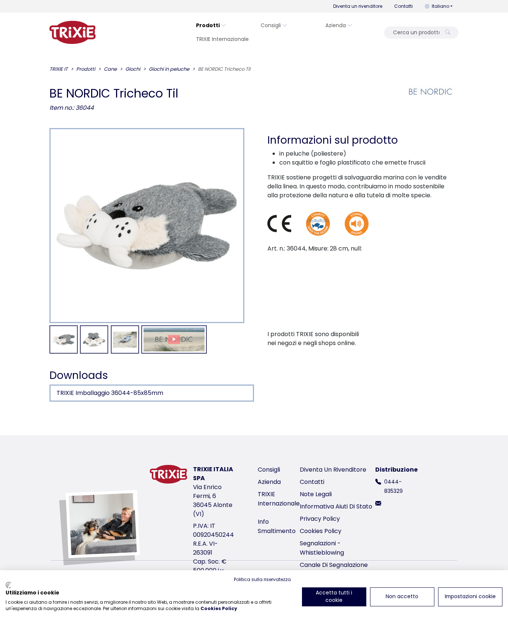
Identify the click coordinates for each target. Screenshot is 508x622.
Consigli (271, 25)
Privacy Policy (320, 518)
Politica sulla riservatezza (262, 579)
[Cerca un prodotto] (448, 32)
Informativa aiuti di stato (336, 506)
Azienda (335, 25)
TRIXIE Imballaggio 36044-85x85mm (110, 393)
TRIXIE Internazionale (222, 39)
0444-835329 (393, 486)
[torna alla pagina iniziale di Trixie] (72, 32)
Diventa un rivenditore (357, 6)
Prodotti (208, 25)
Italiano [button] (440, 6)
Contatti (403, 6)
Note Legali (316, 494)
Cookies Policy (320, 531)
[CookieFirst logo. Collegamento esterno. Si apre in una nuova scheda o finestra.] (8, 585)
